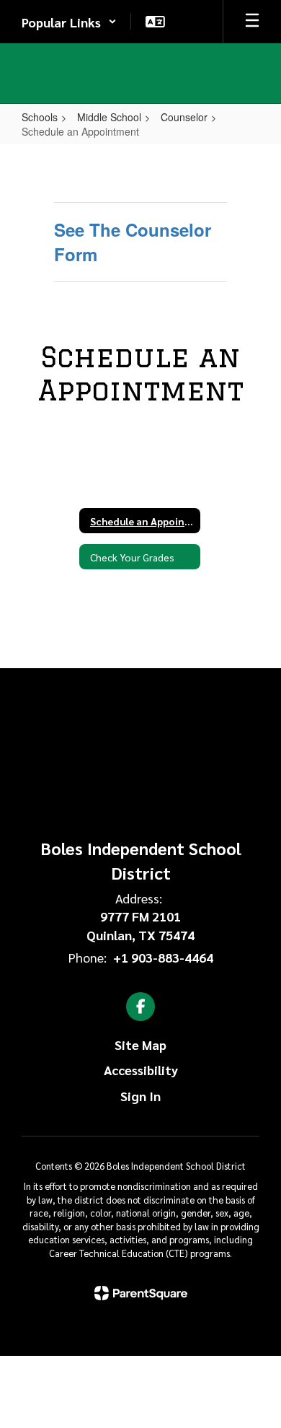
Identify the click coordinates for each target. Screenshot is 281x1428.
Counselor (184, 117)
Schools (40, 117)
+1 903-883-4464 (163, 957)
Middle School (109, 117)
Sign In (140, 1095)
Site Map (140, 1044)
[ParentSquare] (141, 1293)
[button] (69, 21)
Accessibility (141, 1069)
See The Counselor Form (132, 241)
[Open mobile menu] (252, 21)
